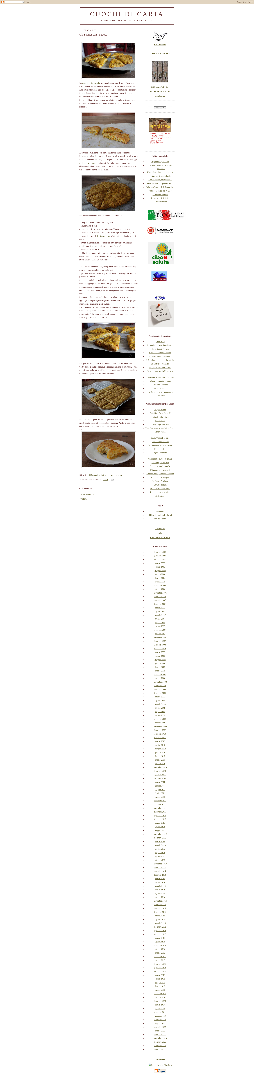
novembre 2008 (160, 682)
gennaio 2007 (160, 600)
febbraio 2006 (160, 559)
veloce (113, 475)
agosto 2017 (160, 953)
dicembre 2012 (160, 838)
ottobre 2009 (160, 723)
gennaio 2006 (160, 556)
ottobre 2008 (160, 678)
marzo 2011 (160, 782)
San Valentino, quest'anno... (160, 180)
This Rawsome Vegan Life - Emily (160, 428)
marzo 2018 (160, 975)
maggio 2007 (160, 615)
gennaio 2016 (160, 930)
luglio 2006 (160, 578)
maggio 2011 (160, 786)
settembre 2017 (160, 956)
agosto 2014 (160, 893)
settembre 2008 (160, 674)
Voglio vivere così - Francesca (160, 371)
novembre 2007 (160, 637)
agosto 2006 (160, 582)
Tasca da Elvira (160, 388)
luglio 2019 (160, 1005)
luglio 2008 (160, 667)
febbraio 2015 (160, 912)
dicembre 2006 (160, 596)
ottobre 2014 (160, 897)
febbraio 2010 (160, 737)
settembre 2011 (160, 801)
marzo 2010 (160, 741)
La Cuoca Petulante (160, 481)
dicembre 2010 (160, 771)
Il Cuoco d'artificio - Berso (160, 356)
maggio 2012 (160, 830)
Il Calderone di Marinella (160, 470)
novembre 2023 (160, 1038)
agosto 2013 (160, 856)
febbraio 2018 (160, 971)
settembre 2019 (160, 1012)
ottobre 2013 (160, 860)
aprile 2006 (160, 567)
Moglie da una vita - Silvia (160, 367)
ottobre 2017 (160, 960)
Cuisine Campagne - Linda (160, 381)
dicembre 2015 (160, 927)
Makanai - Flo (160, 449)
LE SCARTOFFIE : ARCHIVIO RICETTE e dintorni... (160, 91)
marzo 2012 (160, 823)
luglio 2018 (160, 986)
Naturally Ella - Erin (160, 417)
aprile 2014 (160, 882)
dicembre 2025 (160, 1049)
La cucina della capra (160, 477)
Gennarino (160, 341)
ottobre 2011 (160, 804)
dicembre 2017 (160, 964)
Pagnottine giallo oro (160, 162)
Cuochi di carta (127, 13)
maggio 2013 (160, 845)
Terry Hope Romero (160, 424)
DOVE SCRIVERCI (160, 53)
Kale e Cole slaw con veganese (160, 172)
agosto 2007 (160, 626)
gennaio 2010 (160, 734)
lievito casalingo (103, 236)
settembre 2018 (160, 994)
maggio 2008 (160, 659)
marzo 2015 (160, 916)
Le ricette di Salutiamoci (160, 488)
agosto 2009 (160, 715)
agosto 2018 (160, 990)
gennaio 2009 (160, 689)
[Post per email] (112, 479)
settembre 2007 (160, 630)
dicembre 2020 (160, 1019)
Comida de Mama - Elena (160, 353)
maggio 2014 (160, 886)
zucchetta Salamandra (91, 83)
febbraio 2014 (160, 875)
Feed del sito (160, 1059)
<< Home (83, 499)
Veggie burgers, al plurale (160, 176)
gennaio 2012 (160, 815)
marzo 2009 (160, 697)
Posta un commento (89, 494)
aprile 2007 (160, 611)
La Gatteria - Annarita (160, 364)
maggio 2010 (160, 749)
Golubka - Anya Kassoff (160, 413)
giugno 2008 (160, 663)
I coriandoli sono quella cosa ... (160, 183)
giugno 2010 (160, 752)
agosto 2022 (160, 1031)
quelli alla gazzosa (87, 163)
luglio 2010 (160, 756)
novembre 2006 (160, 593)
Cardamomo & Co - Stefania (160, 459)
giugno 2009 (160, 708)
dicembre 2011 (160, 812)
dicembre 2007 (160, 641)
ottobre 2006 (160, 589)
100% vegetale (94, 475)
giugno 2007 (160, 619)
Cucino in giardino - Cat (160, 466)
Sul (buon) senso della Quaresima (160, 187)
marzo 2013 (160, 841)
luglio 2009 (160, 711)
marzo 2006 (160, 563)
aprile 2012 (160, 826)
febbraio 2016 (160, 934)
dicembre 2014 (160, 904)
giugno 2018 (160, 982)
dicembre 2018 (160, 1001)
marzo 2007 (160, 608)
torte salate (105, 475)
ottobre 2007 (160, 634)
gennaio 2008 (160, 645)
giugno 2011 (160, 789)
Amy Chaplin (160, 409)
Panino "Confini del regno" (160, 191)
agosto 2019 (160, 1008)
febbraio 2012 (160, 819)
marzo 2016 (160, 938)
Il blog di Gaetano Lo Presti (160, 515)
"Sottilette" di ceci (160, 194)
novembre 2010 (160, 767)
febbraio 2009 (160, 693)
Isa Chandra (160, 421)
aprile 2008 (160, 656)
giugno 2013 (160, 849)
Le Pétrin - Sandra (160, 385)
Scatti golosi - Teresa (160, 349)
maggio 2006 (160, 570)
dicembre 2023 (160, 1042)
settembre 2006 (160, 585)
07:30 (105, 479)
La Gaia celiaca (160, 485)
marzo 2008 (160, 652)
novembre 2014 (160, 901)
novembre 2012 (160, 834)
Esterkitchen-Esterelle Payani (160, 445)
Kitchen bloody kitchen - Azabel (160, 474)
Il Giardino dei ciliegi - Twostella (160, 360)
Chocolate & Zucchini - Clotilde (160, 377)
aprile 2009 (160, 700)
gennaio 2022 (160, 1027)
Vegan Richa (160, 432)
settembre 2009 (160, 719)
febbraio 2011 (160, 778)
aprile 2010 (160, 745)
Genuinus (160, 511)
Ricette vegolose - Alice (160, 492)
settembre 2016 (160, 945)
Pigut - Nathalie (160, 453)
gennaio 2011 (160, 775)
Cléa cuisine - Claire (160, 441)
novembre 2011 (160, 808)
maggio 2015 (160, 923)
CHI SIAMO (160, 44)
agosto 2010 (160, 760)
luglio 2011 (160, 793)
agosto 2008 (160, 671)
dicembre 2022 (160, 1034)
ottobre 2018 (160, 997)
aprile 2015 (160, 919)
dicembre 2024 (160, 1045)
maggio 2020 (160, 1016)
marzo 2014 (160, 878)
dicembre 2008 (160, 685)
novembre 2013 (160, 864)
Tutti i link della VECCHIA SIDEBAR (160, 533)
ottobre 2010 (160, 763)
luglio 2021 (160, 1023)
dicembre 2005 (160, 552)
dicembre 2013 (160, 867)
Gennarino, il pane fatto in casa (160, 345)
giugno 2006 (160, 574)
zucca (119, 475)
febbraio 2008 (160, 648)
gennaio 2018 (160, 968)
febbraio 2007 (160, 604)
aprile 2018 (160, 979)
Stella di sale (160, 496)
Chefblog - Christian (160, 462)
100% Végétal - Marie (160, 438)
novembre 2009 (160, 726)
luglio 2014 (160, 890)
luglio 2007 (160, 622)
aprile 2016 (160, 942)
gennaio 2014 (160, 871)
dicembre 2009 (160, 730)
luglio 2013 (160, 852)
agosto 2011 (160, 797)
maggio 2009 (160, 704)
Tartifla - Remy (160, 519)
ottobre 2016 (160, 949)
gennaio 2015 (160, 908)
